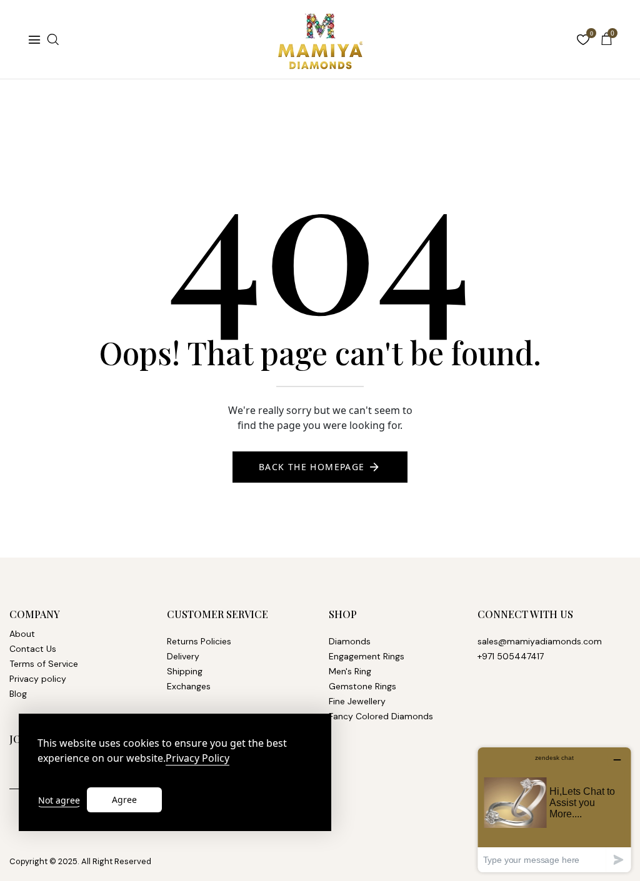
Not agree (59, 800)
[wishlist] (583, 40)
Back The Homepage (312, 467)
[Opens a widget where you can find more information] (554, 809)
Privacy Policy (197, 758)
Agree (124, 799)
